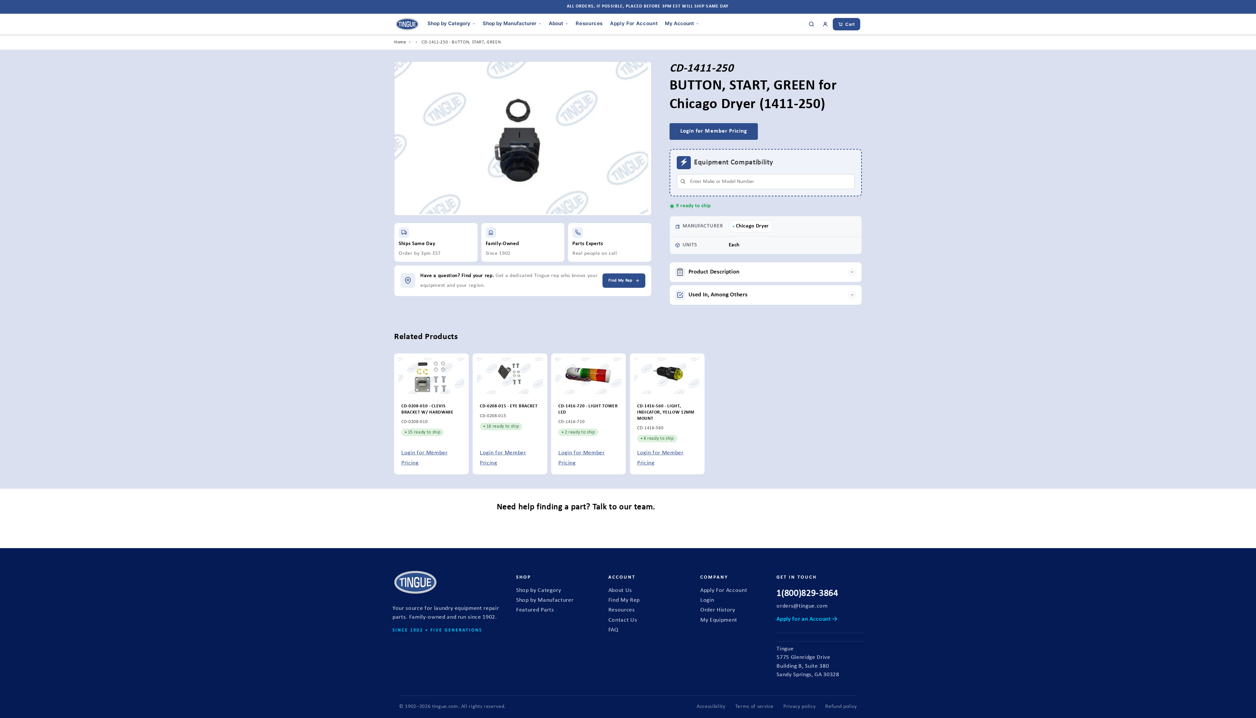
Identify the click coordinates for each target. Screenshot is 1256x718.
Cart (850, 24)
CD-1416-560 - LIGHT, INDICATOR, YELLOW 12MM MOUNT (665, 412)
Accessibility (711, 706)
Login (707, 600)
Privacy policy (799, 706)
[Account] (825, 24)
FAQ (613, 630)
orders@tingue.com (802, 606)
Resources (589, 23)
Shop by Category (448, 23)
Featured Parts (535, 610)
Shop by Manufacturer (509, 23)
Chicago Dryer (752, 226)
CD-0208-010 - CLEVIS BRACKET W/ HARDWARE (427, 409)
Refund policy (841, 706)
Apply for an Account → (807, 619)
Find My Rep (624, 600)
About (556, 23)
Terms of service (754, 706)
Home (400, 42)
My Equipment (718, 620)
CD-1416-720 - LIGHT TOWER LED (588, 409)
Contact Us (622, 620)
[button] (766, 272)
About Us (620, 590)
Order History (717, 610)
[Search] (811, 24)
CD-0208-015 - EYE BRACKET (509, 406)
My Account (679, 23)
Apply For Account (634, 23)
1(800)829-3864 (807, 593)
